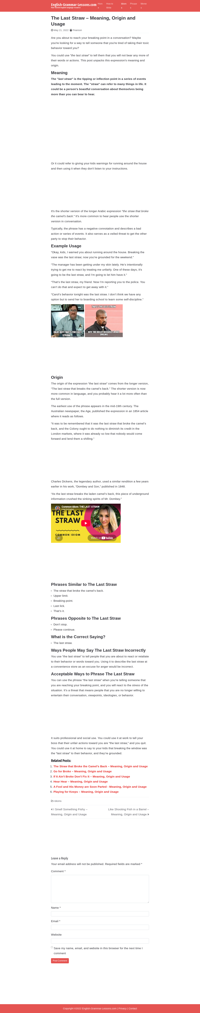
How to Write (109, 6)
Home (100, 6)
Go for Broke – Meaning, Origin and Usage (82, 771)
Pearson (77, 30)
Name (56, 907)
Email (55, 921)
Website (56, 934)
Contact (133, 1008)
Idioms (123, 6)
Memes (144, 6)
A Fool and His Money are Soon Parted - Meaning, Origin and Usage (100, 786)
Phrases (133, 6)
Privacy (123, 1008)
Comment (58, 871)
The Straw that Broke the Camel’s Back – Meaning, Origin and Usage (100, 766)
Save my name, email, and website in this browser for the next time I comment (98, 951)
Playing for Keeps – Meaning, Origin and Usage (86, 791)
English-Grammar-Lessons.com (73, 4)
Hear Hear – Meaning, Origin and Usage (80, 781)
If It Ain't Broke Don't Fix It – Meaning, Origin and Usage (91, 776)
